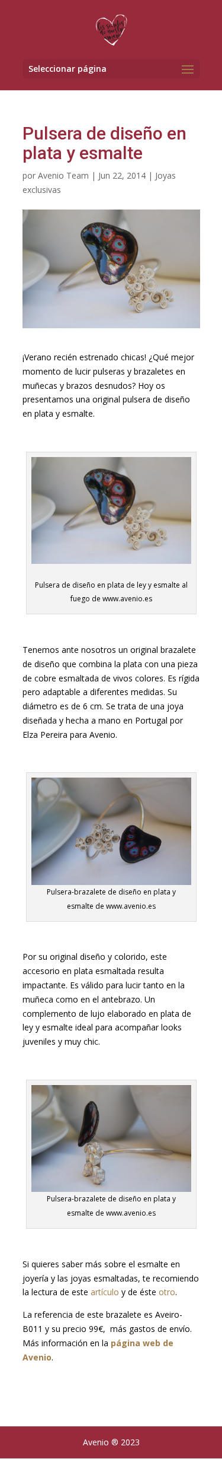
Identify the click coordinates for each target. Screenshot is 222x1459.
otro (167, 1292)
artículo (105, 1292)
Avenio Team (63, 175)
